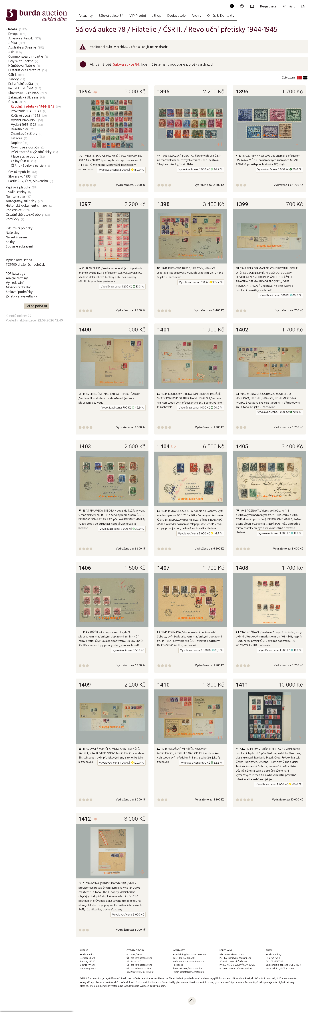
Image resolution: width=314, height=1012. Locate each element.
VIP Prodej (137, 16)
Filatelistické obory (24, 156)
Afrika (12, 43)
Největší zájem (16, 237)
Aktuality (85, 16)
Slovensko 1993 (19, 176)
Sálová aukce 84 (111, 16)
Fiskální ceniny (16, 192)
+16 (140, 872)
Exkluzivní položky (19, 228)
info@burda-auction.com (193, 955)
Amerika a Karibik (20, 38)
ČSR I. (12, 75)
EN (303, 6)
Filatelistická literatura (24, 70)
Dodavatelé (176, 16)
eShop (156, 16)
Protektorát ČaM (20, 88)
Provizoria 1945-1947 (26, 111)
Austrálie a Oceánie (22, 47)
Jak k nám (84, 969)
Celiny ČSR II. (20, 161)
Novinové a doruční (25, 147)
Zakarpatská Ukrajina (23, 97)
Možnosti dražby (18, 287)
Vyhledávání (14, 283)
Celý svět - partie (20, 61)
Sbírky (10, 242)
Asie (11, 52)
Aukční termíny (17, 278)
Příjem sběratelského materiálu (188, 972)
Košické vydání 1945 (25, 115)
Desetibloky (19, 129)
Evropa (13, 34)
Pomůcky (12, 219)
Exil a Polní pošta (20, 84)
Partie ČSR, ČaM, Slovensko (28, 181)
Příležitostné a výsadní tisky (31, 152)
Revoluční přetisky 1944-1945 (32, 106)
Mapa (93, 969)
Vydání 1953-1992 (23, 125)
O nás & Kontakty (220, 16)
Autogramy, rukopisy (21, 201)
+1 (219, 144)
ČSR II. (13, 102)
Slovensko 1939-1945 (23, 93)
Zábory (13, 79)
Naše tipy (12, 233)
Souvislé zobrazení (19, 246)
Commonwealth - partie (25, 56)
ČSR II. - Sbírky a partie (27, 165)
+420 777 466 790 (185, 958)
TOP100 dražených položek (25, 264)
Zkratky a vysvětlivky (21, 296)
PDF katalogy (15, 274)
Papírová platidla (18, 187)
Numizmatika (15, 196)
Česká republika (19, 172)
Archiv (196, 16)
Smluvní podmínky (19, 292)
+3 (141, 144)
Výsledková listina (19, 260)
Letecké (16, 138)
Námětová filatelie (21, 66)
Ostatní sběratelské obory (24, 215)
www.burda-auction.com (191, 961)
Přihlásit (288, 6)
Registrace (268, 6)
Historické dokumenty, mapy (26, 205)
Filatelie (11, 29)
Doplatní (17, 143)
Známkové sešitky (24, 134)
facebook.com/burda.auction (187, 969)
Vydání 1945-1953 (23, 120)
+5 (298, 737)
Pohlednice (14, 210)
